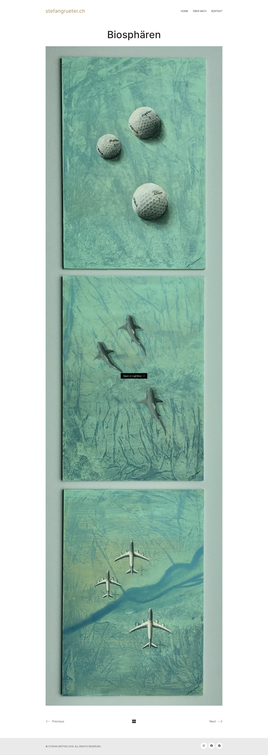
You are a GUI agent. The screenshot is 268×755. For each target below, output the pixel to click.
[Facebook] (211, 746)
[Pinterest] (219, 746)
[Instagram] (204, 746)
